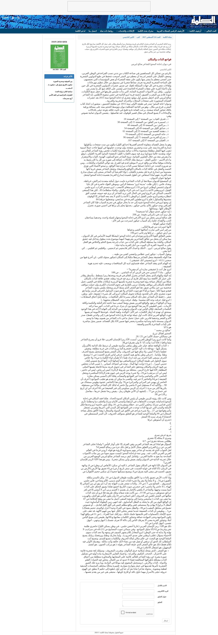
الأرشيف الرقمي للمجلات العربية (170, 31)
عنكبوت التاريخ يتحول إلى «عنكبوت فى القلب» (57, 85)
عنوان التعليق (162, 597)
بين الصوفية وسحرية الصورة (62, 81)
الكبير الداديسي (128, 37)
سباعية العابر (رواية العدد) (63, 91)
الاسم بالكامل (162, 585)
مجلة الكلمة (167, 37)
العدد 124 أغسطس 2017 (151, 37)
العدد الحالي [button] (211, 31)
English (5, 17)
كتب (138, 37)
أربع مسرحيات (67, 98)
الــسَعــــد (69, 88)
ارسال (166, 620)
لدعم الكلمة (80, 31)
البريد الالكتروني (163, 591)
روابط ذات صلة (106, 31)
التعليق (160, 602)
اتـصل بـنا (93, 31)
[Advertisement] (109, 6)
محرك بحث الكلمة (145, 31)
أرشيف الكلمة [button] (195, 31)
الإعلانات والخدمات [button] (126, 31)
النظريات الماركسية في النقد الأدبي (60, 95)
